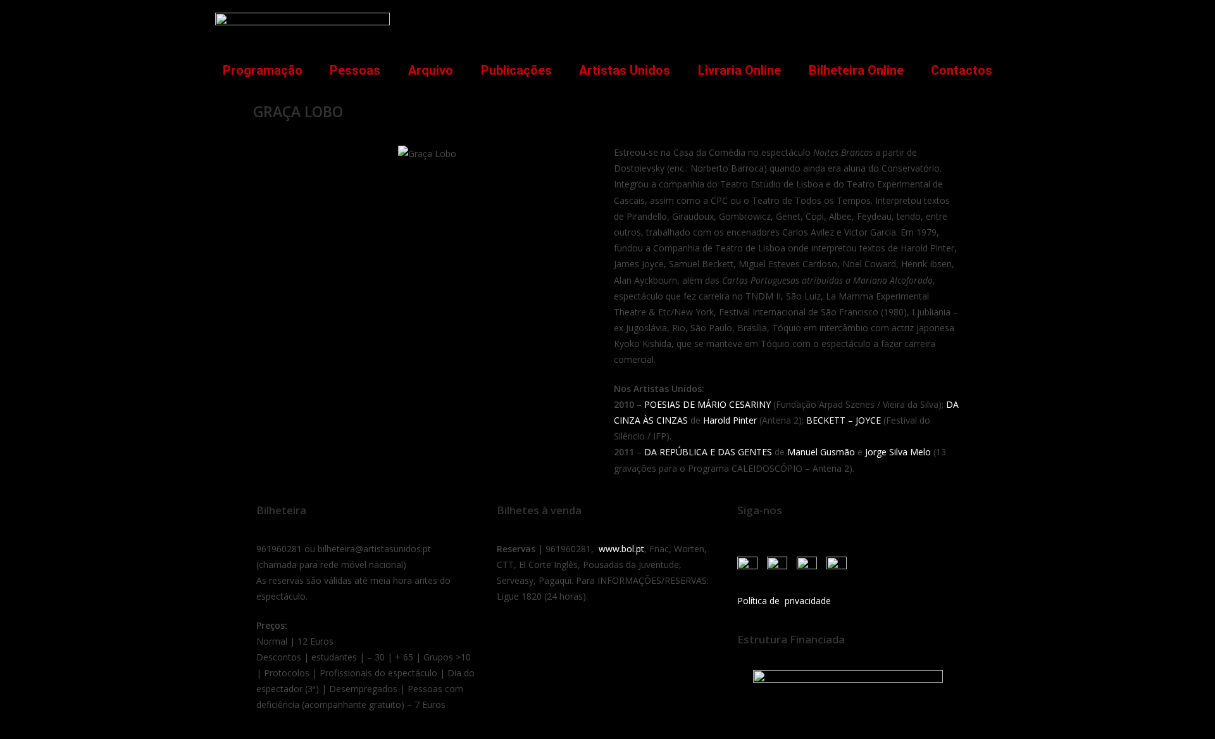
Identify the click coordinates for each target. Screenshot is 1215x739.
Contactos (961, 70)
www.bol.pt (621, 549)
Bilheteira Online (856, 70)
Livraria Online (739, 70)
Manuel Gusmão (821, 452)
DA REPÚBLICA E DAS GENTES (708, 452)
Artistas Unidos (624, 70)
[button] (983, 23)
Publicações (516, 70)
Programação (262, 70)
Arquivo (430, 70)
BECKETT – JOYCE (843, 420)
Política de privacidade (784, 601)
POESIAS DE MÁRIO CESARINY (707, 404)
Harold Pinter (731, 420)
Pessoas (355, 70)
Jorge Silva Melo (898, 452)
